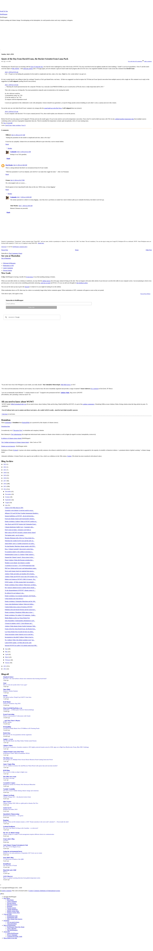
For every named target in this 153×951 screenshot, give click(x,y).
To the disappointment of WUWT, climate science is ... (20, 590)
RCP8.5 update (7, 722)
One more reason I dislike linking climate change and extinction (21, 790)
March (7, 657)
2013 (5, 666)
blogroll (27, 287)
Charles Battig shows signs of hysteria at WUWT (18, 607)
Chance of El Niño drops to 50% (14, 507)
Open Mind (6, 689)
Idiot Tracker (7, 801)
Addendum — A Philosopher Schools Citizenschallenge (18, 709)
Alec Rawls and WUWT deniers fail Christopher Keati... (21, 524)
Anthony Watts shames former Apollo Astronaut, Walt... (20, 626)
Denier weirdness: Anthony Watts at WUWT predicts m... (21, 521)
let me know (29, 277)
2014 (5, 489)
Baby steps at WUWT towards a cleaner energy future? (20, 532)
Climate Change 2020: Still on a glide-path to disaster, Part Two (20, 803)
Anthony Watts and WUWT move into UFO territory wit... (21, 576)
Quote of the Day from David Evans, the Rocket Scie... (20, 629)
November (8, 494)
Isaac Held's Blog (8, 857)
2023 (5, 464)
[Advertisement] (53, 35)
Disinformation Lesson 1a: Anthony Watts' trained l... (20, 554)
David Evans (8, 125)
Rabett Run (6, 733)
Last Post (5, 840)
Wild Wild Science (66, 384)
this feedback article (82, 283)
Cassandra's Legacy (9, 783)
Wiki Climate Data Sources (14, 919)
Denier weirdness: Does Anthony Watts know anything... (21, 585)
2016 (5, 483)
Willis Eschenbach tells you (18, 404)
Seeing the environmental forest (12, 851)
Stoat (4, 683)
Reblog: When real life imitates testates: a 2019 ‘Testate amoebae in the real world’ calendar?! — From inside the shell (35, 822)
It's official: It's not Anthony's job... (14, 593)
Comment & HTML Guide (14, 936)
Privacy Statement (12, 935)
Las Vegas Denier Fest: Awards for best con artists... (19, 631)
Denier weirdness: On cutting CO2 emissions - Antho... (20, 615)
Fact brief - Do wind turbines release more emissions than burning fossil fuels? (25, 678)
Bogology (6, 820)
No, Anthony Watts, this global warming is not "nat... (20, 640)
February (8, 660)
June (6, 649)
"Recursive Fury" (18, 430)
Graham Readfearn (9, 826)
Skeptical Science (8, 677)
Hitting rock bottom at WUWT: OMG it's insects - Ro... (20, 579)
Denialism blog (5, 426)
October (7, 497)
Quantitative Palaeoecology (11, 814)
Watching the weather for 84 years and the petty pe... (19, 540)
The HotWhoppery (12, 930)
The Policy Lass (8, 758)
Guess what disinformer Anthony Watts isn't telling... (19, 604)
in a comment (94, 388)
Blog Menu (7, 898)
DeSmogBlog (7, 727)
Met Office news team (9, 776)
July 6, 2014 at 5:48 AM (20, 165)
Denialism (6, 920)
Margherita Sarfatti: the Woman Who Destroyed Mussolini (19, 784)
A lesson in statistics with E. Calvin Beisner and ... (19, 623)
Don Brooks (9, 165)
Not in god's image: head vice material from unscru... (19, 571)
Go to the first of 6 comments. (135, 61)
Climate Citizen (7, 745)
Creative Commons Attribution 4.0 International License (44, 890)
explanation (8, 422)
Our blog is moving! (8, 778)
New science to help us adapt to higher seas (15, 772)
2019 (5, 475)
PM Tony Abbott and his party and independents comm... (21, 568)
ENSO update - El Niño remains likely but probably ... (20, 582)
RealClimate (7, 702)
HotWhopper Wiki (12, 917)
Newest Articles (7, 270)
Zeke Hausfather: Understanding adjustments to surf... (20, 620)
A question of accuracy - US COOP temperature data (19, 565)
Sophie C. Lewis (8, 739)
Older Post (149, 250)
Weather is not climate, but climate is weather (17, 563)
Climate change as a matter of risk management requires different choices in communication (28, 834)
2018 (5, 478)
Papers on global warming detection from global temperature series (21, 878)
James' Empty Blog (9, 764)
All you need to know (13, 922)
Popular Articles (11, 908)
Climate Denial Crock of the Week (13, 751)
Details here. (41, 243)
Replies (10, 148)
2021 (5, 470)
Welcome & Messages (9, 263)
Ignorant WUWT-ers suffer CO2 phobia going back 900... (21, 645)
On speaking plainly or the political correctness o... (19, 552)
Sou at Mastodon (6, 258)
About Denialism (12, 923)
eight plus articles (28, 68)
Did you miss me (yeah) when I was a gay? (15, 684)
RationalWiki (25, 422)
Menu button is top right (10, 938)
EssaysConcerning (8, 714)
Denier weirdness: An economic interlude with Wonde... (20, 596)
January (7, 662)
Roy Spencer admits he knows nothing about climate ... (20, 587)
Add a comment (148, 61)
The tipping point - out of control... (14, 535)
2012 (5, 669)
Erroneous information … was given (13, 815)
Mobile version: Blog (13, 911)
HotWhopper (3, 14)
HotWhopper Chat (12, 916)
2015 (5, 486)
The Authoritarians (16, 434)
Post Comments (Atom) (15, 253)
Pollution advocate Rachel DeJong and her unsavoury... (20, 609)
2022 (5, 467)
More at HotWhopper (10, 925)
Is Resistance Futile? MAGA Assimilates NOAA (16, 753)
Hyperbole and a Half (9, 870)
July (6, 505)
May (6, 651)
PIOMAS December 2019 (10, 809)
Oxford (15, 450)
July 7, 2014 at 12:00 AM (24, 197)
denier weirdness (16, 125)
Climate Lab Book (8, 795)
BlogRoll (9, 906)
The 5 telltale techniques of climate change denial (15, 442)
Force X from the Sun (37, 66)
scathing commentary (88, 404)
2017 (5, 481)
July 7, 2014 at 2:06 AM (25, 205)
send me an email (45, 283)
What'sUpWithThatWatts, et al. (12, 708)
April (6, 654)
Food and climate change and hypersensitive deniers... (20, 518)
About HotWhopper (12, 933)
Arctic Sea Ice (7, 808)
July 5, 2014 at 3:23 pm (11, 85)
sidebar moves (46, 281)
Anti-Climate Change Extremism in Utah (15, 845)
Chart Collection (11, 928)
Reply (7, 144)
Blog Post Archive (12, 904)
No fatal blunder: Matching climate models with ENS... (20, 546)
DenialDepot (7, 864)
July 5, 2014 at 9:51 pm (11, 72)
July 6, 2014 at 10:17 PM (17, 180)
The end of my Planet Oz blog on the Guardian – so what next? (20, 828)
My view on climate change (11, 832)
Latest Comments (8, 268)
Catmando (13, 151)
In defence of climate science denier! (11, 438)
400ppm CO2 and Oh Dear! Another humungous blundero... (22, 513)
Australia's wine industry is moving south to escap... (19, 510)
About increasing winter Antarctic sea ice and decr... (19, 634)
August (7, 502)
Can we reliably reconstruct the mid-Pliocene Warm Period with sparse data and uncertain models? (30, 765)
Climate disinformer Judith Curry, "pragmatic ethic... (19, 527)
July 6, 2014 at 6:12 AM (24, 151)
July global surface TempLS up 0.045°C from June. (17, 697)
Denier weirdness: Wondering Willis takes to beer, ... (19, 612)
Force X (23, 125)
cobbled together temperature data (124, 119)
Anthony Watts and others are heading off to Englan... (20, 574)
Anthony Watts (65, 392)
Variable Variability (9, 789)
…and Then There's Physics (11, 720)
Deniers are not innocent (8, 446)
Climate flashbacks (12, 909)
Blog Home (10, 900)
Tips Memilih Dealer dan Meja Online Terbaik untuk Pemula (19, 741)
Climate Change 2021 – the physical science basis (17, 797)
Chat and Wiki (8, 914)
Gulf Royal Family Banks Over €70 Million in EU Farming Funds (21, 728)
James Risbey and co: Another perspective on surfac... (20, 543)
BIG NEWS (15, 68)
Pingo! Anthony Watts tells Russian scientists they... (19, 560)
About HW (7, 931)
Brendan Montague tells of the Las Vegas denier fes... (20, 538)
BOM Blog (6, 770)
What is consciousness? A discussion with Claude (16, 716)
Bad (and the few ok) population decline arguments (17, 734)
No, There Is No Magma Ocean (12, 846)
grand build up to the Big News (53, 108)
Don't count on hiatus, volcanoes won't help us (18, 530)
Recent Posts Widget (145, 293)
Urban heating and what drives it (14, 598)
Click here (3, 246)
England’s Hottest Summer (10, 691)
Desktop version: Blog (13, 912)
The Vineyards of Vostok (10, 865)
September (8, 500)
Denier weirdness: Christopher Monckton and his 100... (20, 601)
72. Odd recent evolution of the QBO (13, 859)
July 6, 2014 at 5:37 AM (18, 135)
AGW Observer (8, 876)
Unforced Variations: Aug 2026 (11, 703)
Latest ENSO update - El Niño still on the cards (18, 642)
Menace (5, 871)
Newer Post (4, 250)
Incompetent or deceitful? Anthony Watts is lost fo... (19, 637)
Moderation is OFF (8, 265)
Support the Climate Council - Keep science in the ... (19, 557)
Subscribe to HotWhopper (14, 300)
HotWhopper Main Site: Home (15, 927)
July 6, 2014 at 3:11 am (11, 111)
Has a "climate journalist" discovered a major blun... (19, 549)
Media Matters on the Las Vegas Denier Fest (17, 618)
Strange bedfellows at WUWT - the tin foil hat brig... (19, 516)
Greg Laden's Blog (8, 839)
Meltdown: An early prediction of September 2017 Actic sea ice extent (22, 853)
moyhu (5, 695)
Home (77, 250)
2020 (5, 472)
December (8, 491)
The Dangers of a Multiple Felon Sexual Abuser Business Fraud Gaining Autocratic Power (28, 759)
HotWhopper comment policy (19, 246)
